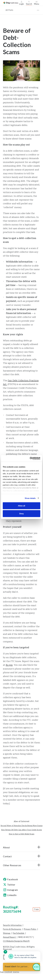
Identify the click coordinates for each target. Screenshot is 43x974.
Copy (36, 909)
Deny (21, 513)
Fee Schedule (19, 933)
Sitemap (7, 933)
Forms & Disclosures (12, 929)
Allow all (21, 506)
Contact (7, 856)
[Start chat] (36, 967)
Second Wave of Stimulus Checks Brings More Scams (21, 826)
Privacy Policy (30, 929)
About (6, 847)
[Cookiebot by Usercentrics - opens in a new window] (30, 458)
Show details (30, 498)
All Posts (9, 10)
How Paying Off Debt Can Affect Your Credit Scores (21, 830)
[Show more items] (38, 10)
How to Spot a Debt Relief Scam (21, 834)
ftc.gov (9, 665)
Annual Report (9, 937)
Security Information (12, 925)
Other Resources (12, 865)
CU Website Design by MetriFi (16, 941)
